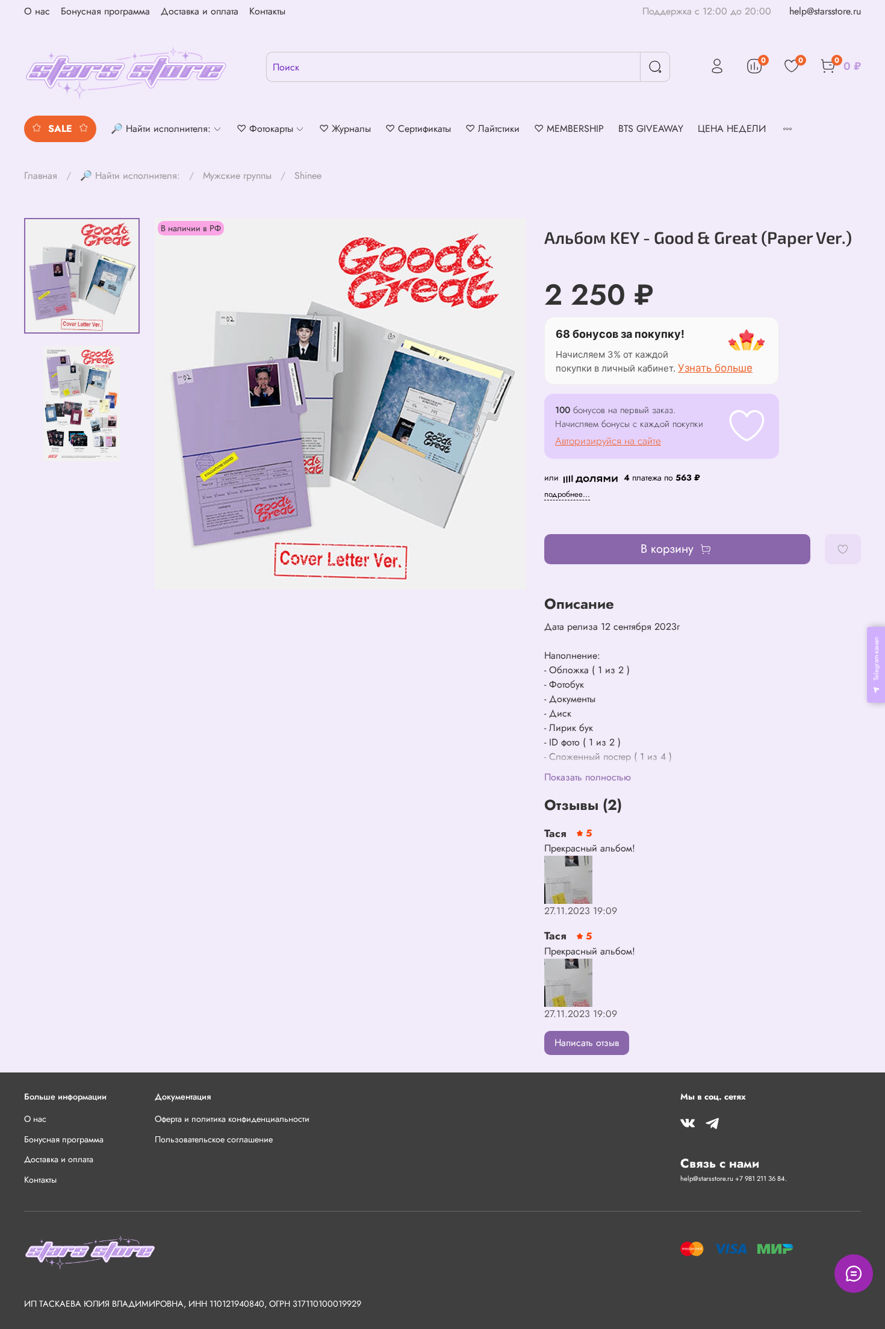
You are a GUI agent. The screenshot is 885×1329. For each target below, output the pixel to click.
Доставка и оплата (199, 11)
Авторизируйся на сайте (608, 441)
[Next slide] (502, 404)
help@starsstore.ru (825, 11)
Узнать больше (715, 368)
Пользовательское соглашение (214, 1139)
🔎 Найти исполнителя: (130, 175)
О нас (37, 11)
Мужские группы (237, 175)
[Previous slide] (178, 404)
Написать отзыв (586, 1043)
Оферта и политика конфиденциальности (232, 1119)
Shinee (307, 175)
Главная (40, 175)
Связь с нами (719, 1163)
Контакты (267, 11)
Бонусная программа (105, 11)
